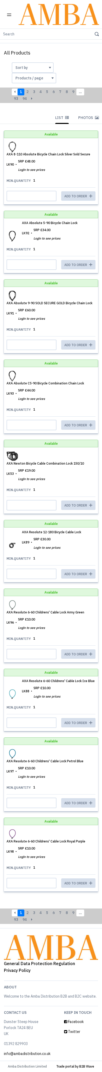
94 (24, 98)
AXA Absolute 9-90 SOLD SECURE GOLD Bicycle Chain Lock (49, 303)
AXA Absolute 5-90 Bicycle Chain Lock (49, 223)
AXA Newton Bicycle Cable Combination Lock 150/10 (45, 463)
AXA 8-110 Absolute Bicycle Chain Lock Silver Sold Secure (48, 154)
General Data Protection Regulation (39, 963)
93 (16, 98)
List (59, 117)
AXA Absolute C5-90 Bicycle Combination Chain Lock (45, 383)
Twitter (73, 1031)
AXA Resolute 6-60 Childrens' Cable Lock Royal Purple (46, 841)
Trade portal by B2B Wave (75, 1066)
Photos (86, 117)
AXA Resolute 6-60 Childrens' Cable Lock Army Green (45, 612)
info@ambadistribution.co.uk (27, 1053)
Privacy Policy (17, 970)
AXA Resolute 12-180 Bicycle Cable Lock (51, 532)
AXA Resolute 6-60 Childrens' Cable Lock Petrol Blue (45, 761)
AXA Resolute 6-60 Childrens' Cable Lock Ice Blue (58, 681)
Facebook (75, 1021)
